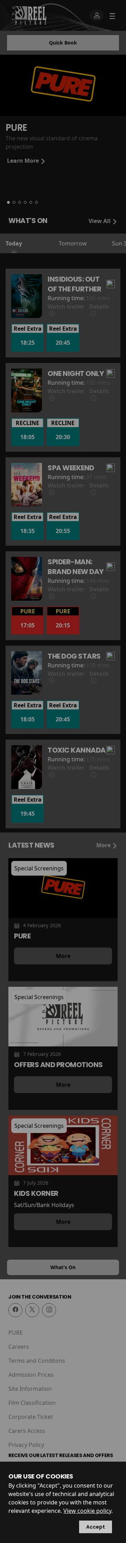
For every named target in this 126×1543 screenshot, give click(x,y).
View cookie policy (87, 1511)
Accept (95, 1526)
